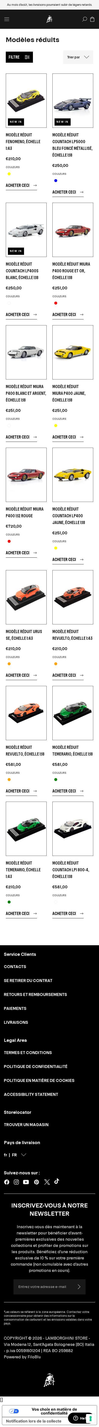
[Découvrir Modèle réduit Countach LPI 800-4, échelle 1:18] (73, 829)
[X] (47, 1182)
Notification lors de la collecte (34, 1421)
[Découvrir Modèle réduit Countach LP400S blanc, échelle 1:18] (26, 230)
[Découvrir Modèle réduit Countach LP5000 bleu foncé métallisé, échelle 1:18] (73, 101)
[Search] (84, 19)
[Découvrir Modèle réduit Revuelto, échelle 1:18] (26, 713)
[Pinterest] (36, 1182)
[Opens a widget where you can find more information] (81, 1419)
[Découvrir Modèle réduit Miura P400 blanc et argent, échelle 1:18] (26, 352)
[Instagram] (16, 1182)
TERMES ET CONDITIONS (28, 1052)
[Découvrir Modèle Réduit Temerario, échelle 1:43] (26, 829)
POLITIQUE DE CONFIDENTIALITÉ (36, 1066)
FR (14, 1155)
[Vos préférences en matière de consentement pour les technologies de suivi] (90, 1418)
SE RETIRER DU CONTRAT (28, 980)
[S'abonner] (79, 1287)
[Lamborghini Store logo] (49, 19)
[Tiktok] (58, 1182)
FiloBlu (34, 1357)
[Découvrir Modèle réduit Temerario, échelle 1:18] (73, 713)
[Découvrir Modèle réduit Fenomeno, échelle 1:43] (26, 101)
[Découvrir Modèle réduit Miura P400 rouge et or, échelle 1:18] (73, 230)
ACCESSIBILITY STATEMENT (31, 1094)
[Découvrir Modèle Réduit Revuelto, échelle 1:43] (73, 597)
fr (5, 1155)
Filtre (14, 57)
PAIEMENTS (15, 1008)
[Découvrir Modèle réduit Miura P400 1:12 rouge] (26, 475)
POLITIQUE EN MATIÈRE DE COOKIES (39, 1080)
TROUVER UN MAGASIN (26, 1124)
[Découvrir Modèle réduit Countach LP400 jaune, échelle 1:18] (73, 475)
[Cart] (92, 19)
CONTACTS (15, 966)
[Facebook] (7, 1182)
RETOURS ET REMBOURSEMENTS (35, 994)
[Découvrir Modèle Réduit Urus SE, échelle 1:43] (26, 597)
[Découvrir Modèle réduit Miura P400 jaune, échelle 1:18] (73, 352)
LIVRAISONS (16, 1022)
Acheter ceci (17, 185)
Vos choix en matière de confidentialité (54, 1411)
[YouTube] (26, 1182)
